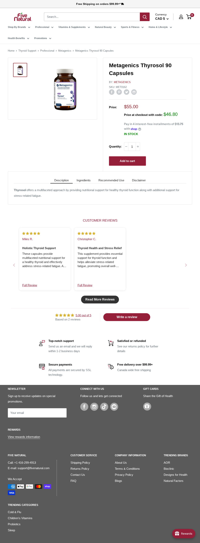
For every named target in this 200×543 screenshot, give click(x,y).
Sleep (11, 530)
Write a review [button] (127, 317)
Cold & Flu (14, 512)
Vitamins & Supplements (72, 27)
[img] (31, 233)
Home (11, 50)
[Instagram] (94, 407)
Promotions (40, 38)
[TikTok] (104, 407)
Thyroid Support (27, 50)
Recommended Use (111, 180)
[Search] (145, 17)
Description (61, 180)
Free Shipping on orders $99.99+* (98, 3)
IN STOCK (131, 134)
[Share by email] (134, 92)
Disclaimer (139, 180)
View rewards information (24, 436)
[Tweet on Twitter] (126, 92)
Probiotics (14, 524)
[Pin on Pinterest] (119, 92)
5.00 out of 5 (83, 315)
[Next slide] (186, 265)
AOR (167, 462)
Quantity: (115, 146)
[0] (189, 16)
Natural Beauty (103, 27)
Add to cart (127, 161)
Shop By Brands (17, 27)
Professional (42, 27)
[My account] (181, 17)
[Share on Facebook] (111, 92)
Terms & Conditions (127, 468)
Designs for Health (175, 474)
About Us (121, 462)
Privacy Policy (124, 474)
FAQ (73, 480)
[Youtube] (114, 407)
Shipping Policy (80, 462)
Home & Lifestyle (158, 27)
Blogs (118, 480)
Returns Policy (80, 468)
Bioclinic (169, 468)
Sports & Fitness (130, 27)
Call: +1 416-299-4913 (22, 462)
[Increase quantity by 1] (138, 146)
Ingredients (84, 180)
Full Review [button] (29, 285)
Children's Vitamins (20, 518)
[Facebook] (84, 407)
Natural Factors (173, 480)
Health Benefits (16, 38)
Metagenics (64, 50)
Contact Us (78, 474)
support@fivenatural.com (34, 468)
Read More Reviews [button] (100, 299)
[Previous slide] (14, 265)
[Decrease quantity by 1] (126, 146)
